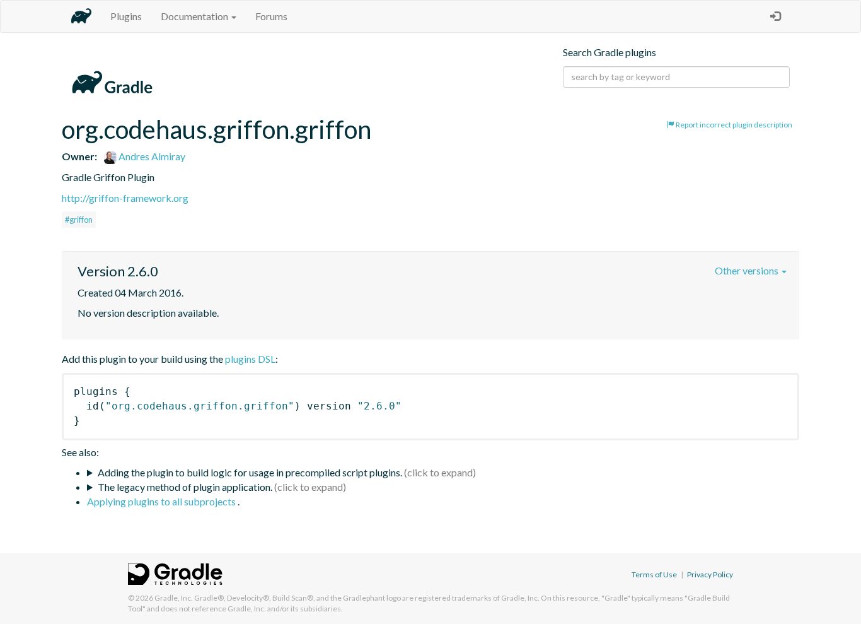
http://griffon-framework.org (125, 198)
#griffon (79, 220)
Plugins (126, 16)
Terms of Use (654, 574)
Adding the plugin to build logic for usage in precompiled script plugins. (250, 472)
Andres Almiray (151, 156)
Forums (271, 16)
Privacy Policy (710, 574)
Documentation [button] (195, 16)
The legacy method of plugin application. (185, 487)
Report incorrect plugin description (733, 124)
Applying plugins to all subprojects (162, 501)
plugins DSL (250, 359)
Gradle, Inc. (173, 598)
